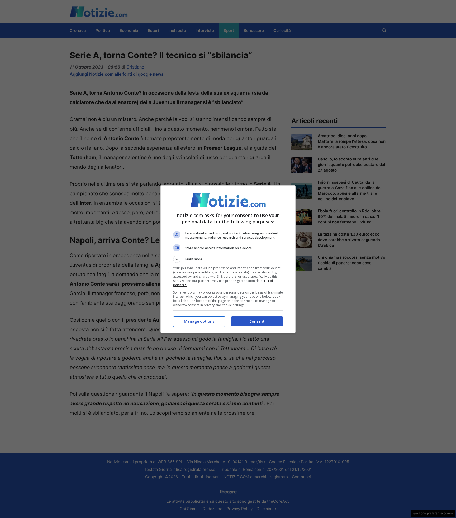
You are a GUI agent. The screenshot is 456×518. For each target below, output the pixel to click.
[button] (228, 259)
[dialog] (228, 259)
